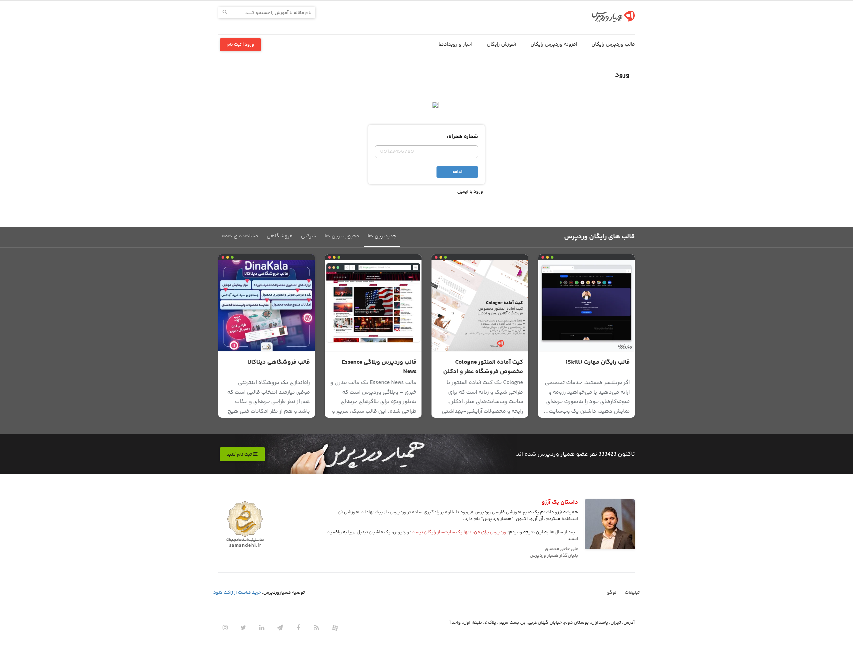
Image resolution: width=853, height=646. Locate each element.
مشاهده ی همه (240, 236)
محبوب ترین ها (342, 236)
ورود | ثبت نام (240, 44)
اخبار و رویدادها (455, 44)
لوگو (611, 592)
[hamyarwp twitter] (243, 627)
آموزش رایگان (501, 44)
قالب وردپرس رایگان (613, 44)
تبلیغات (632, 592)
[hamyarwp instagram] (225, 627)
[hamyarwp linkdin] (261, 627)
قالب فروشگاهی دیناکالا (279, 362)
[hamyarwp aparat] (335, 627)
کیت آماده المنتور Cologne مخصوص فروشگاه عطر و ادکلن (483, 367)
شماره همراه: (462, 136)
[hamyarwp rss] (316, 627)
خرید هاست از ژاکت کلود (237, 592)
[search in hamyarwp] (225, 12)
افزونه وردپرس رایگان (553, 44)
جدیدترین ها (382, 236)
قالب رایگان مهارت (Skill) (597, 362)
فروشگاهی (280, 236)
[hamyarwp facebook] (298, 627)
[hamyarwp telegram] (280, 627)
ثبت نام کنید (240, 454)
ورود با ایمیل (470, 191)
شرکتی (308, 236)
